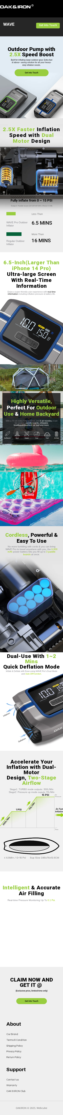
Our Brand (12, 1034)
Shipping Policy (14, 1046)
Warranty (11, 1085)
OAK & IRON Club (15, 1091)
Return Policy (13, 1057)
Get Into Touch (48, 25)
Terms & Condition (16, 1040)
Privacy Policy (13, 1051)
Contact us (12, 1079)
